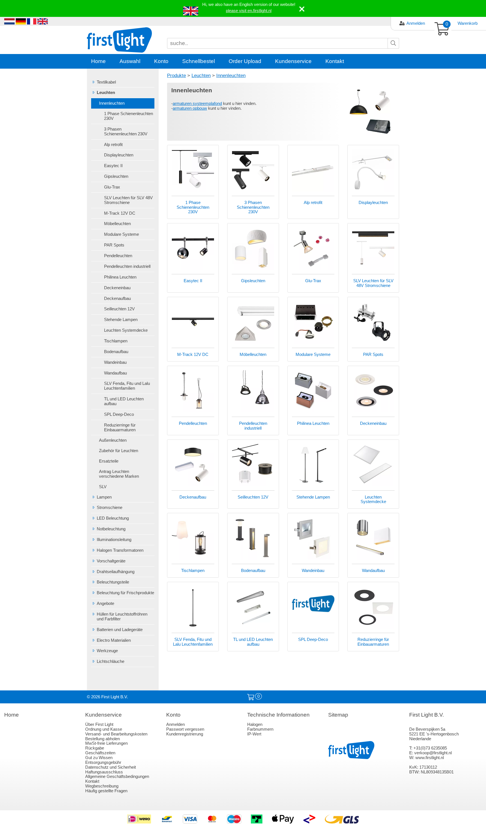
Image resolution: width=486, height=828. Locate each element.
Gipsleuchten (116, 176)
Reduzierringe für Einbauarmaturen (120, 427)
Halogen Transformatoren (120, 550)
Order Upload (245, 61)
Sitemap (338, 715)
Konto (161, 61)
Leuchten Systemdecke (126, 330)
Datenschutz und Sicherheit (110, 767)
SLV (103, 486)
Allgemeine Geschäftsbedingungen (117, 776)
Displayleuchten (118, 155)
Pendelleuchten (118, 255)
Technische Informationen (278, 715)
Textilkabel (106, 82)
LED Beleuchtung (113, 518)
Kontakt (334, 61)
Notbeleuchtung (111, 529)
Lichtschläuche (110, 661)
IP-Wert (254, 734)
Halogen (254, 724)
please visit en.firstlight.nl (248, 10)
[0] (250, 697)
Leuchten (106, 92)
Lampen (104, 497)
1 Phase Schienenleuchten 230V (128, 116)
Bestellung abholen (102, 739)
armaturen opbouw (190, 108)
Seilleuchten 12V (119, 309)
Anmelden (415, 23)
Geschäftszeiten (100, 753)
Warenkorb (468, 23)
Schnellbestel (198, 61)
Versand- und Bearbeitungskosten (116, 734)
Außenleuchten (113, 440)
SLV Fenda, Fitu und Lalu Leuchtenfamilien (127, 386)
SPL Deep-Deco (119, 414)
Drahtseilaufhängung (115, 571)
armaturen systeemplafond (197, 103)
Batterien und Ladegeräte (120, 629)
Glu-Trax (112, 187)
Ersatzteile (108, 461)
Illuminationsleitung (114, 539)
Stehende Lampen (121, 319)
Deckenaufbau (117, 298)
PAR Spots (114, 245)
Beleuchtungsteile (113, 582)
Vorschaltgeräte (111, 561)
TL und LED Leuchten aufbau (124, 401)
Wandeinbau (115, 362)
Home (98, 61)
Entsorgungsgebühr (103, 762)
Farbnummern (260, 729)
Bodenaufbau (116, 351)
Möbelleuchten (117, 223)
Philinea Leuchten (120, 277)
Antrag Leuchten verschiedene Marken (119, 474)
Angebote (105, 603)
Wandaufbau (115, 373)
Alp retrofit (113, 144)
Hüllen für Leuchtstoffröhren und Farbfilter (122, 616)
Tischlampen (115, 341)
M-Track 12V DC (119, 213)
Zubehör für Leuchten (118, 450)
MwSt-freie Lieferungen (106, 743)
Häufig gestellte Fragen (106, 791)
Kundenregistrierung (184, 734)
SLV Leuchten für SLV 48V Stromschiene (128, 200)
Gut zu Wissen (98, 757)
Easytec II (113, 165)
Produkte (176, 75)
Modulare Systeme (121, 234)
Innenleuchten (112, 103)
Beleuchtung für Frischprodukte (125, 593)
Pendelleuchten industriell (127, 266)
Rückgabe (94, 748)
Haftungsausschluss (104, 772)
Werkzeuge (107, 651)
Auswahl (130, 61)
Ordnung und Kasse (103, 729)
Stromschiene (109, 507)
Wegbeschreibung (101, 786)
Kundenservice (293, 61)
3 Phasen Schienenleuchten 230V (125, 131)
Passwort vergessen (185, 729)
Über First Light (99, 724)
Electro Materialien (114, 640)
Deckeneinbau (117, 288)
